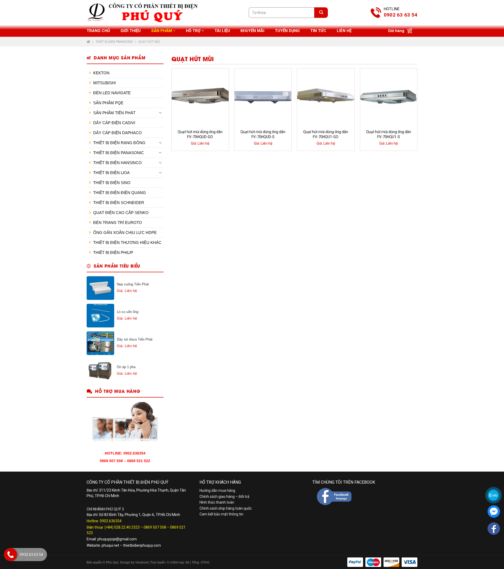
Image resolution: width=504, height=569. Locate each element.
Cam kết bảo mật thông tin (221, 514)
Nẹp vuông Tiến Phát (133, 284)
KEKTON (101, 73)
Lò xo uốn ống (127, 312)
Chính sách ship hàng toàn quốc (226, 508)
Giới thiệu (130, 31)
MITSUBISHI (104, 83)
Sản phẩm (161, 30)
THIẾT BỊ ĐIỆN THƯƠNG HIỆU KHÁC (127, 242)
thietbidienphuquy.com (142, 545)
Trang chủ (98, 31)
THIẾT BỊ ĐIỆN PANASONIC (114, 42)
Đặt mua (203, 144)
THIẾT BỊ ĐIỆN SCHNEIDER (118, 202)
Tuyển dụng (287, 31)
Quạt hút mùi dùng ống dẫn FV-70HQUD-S (262, 134)
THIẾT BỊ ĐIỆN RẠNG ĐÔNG (119, 142)
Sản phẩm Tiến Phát (114, 113)
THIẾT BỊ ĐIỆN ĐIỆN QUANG (119, 192)
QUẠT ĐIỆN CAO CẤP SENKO (121, 212)
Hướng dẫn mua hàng (217, 490)
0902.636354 (111, 521)
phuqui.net (110, 545)
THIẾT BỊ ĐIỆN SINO (111, 182)
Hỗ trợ (193, 30)
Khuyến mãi (252, 31)
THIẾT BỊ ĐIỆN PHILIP (113, 252)
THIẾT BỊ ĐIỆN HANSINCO (117, 162)
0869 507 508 (155, 527)
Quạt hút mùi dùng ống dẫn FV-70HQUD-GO (200, 134)
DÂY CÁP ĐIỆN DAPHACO (117, 132)
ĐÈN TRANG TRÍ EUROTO (117, 222)
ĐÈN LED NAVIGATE (112, 93)
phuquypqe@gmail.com (117, 539)
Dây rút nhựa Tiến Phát (135, 339)
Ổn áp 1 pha (126, 367)
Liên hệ (344, 31)
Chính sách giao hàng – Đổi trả (224, 496)
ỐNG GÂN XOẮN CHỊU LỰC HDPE (125, 232)
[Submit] (321, 12)
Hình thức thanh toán (217, 502)
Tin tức (318, 31)
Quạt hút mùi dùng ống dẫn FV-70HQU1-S (388, 134)
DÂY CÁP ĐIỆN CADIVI (114, 123)
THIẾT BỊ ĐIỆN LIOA (111, 172)
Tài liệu (222, 31)
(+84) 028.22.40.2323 (122, 527)
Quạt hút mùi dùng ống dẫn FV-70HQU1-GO (325, 134)
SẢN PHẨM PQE (108, 103)
